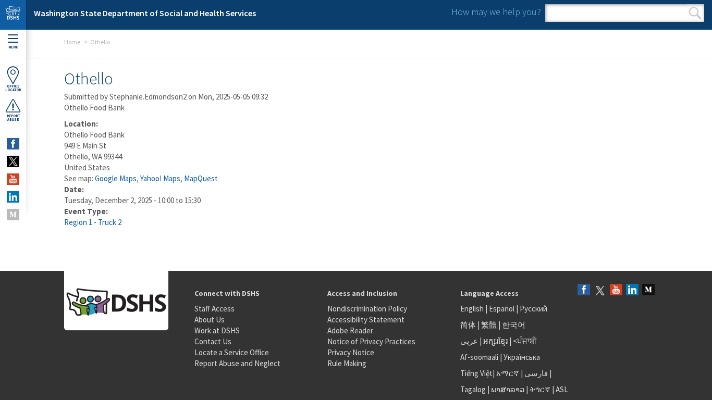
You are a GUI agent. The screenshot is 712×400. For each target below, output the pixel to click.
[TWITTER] (13, 161)
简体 (468, 325)
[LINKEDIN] (13, 197)
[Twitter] (600, 290)
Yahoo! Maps (160, 178)
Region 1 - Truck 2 (92, 222)
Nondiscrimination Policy (367, 309)
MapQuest (201, 178)
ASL (562, 389)
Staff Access (214, 309)
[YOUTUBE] (13, 179)
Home (72, 42)
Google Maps (116, 178)
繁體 (489, 325)
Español (501, 309)
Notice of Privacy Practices (371, 341)
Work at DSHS (217, 330)
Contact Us (212, 341)
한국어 (513, 325)
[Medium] (648, 290)
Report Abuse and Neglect (237, 363)
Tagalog (473, 389)
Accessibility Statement (365, 319)
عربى (469, 341)
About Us (209, 319)
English (472, 309)
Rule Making (346, 363)
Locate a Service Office (231, 352)
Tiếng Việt (476, 373)
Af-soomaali (479, 357)
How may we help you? (496, 11)
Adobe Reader (350, 330)
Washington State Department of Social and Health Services (145, 13)
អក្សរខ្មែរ (495, 341)
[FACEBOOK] (13, 144)
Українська (522, 357)
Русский (533, 309)
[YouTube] (616, 290)
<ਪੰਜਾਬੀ (525, 341)
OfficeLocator (13, 88)
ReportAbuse (13, 118)
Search (695, 13)
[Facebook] (583, 290)
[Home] (13, 15)
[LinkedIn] (632, 290)
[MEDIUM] (13, 214)
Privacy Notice (350, 352)
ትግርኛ (540, 389)
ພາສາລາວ (507, 389)
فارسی (535, 373)
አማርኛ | (509, 373)
